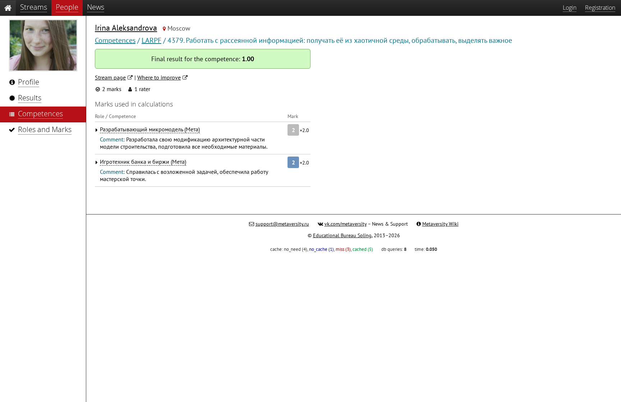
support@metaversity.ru (282, 224)
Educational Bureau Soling (342, 235)
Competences (115, 40)
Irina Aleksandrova (126, 28)
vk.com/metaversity (346, 224)
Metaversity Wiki (440, 224)
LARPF (151, 40)
